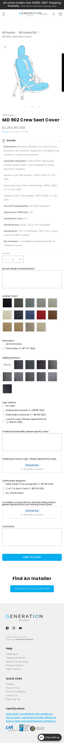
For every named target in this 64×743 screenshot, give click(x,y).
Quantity (6, 253)
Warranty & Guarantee (17, 661)
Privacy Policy (13, 687)
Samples (10, 684)
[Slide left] (25, 107)
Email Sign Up (13, 699)
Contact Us (11, 695)
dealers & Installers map (32, 588)
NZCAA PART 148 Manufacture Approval (31, 717)
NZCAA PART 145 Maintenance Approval (31, 721)
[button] (3, 14)
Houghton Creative (24, 640)
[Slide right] (38, 107)
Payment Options (15, 665)
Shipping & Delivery (16, 657)
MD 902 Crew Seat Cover (17, 36)
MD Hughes (8, 32)
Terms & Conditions (16, 691)
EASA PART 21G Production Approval (29, 714)
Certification (12, 654)
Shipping (5, 132)
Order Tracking (13, 669)
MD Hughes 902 (28, 32)
